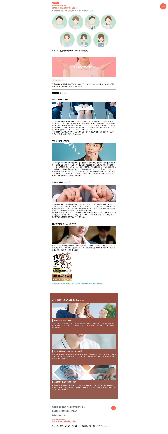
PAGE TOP (113, 408)
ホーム (56, 3)
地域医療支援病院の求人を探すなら (64, 411)
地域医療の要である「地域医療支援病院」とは (68, 407)
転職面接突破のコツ (59, 80)
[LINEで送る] (63, 93)
